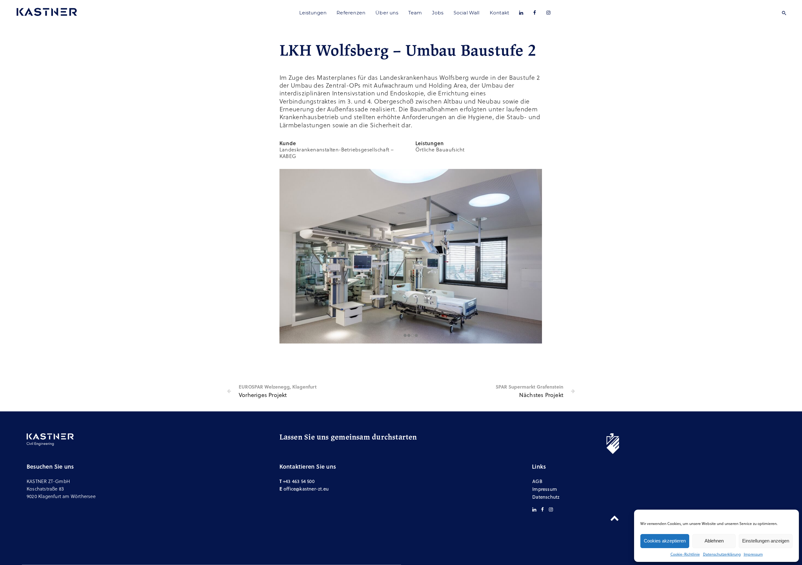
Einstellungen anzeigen (765, 540)
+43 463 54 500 (299, 481)
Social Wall (467, 13)
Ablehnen (714, 540)
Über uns (386, 13)
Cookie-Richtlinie (685, 554)
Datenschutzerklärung (722, 554)
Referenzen (350, 13)
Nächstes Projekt (541, 394)
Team (415, 13)
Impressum (753, 554)
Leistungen (312, 13)
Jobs (438, 13)
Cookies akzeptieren (665, 540)
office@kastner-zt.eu (306, 488)
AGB (537, 481)
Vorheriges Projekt (263, 394)
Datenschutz (546, 496)
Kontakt (499, 13)
